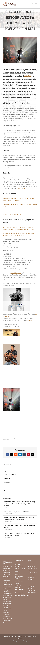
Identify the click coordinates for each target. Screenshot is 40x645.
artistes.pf (28, 76)
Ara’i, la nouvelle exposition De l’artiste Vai (16, 512)
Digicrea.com (20, 638)
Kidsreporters (21, 188)
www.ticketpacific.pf (16, 273)
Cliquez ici (29, 320)
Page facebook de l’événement (12, 214)
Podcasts (6, 491)
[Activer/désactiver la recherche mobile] (32, 3)
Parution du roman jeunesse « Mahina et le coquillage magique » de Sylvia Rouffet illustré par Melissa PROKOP (20, 504)
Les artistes (28, 438)
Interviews (7, 483)
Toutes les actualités (10, 474)
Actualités (12, 438)
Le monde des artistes (20, 438)
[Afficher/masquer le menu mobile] (36, 3)
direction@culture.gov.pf (22, 595)
